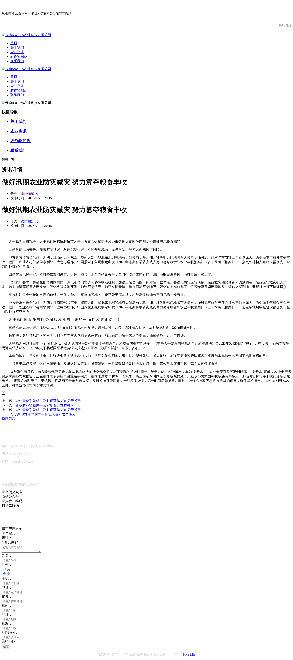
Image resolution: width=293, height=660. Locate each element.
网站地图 (189, 654)
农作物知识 (18, 56)
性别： (7, 564)
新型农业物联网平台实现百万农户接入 (44, 405)
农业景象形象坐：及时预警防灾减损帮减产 (48, 401)
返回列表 (8, 419)
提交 (6, 646)
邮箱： (7, 605)
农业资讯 (17, 52)
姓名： (7, 555)
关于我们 (17, 47)
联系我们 (17, 61)
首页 (13, 43)
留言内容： (11, 542)
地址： (7, 614)
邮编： (7, 623)
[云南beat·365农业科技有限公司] (26, 35)
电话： (7, 587)
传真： (7, 596)
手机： (7, 578)
